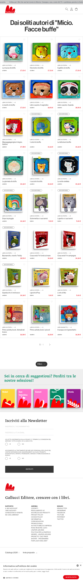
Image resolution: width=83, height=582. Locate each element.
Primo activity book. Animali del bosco (13, 331)
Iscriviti (29, 469)
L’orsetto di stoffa (8, 105)
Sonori (24, 391)
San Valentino (8, 393)
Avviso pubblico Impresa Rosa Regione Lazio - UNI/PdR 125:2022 (41, 528)
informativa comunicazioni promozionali (37, 521)
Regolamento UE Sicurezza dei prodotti (40, 512)
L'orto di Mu (61, 293)
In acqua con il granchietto (66, 330)
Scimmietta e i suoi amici (39, 218)
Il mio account (11, 508)
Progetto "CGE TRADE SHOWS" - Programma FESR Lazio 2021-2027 (39, 539)
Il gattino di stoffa (63, 68)
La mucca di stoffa (8, 68)
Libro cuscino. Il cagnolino (39, 105)
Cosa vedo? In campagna (66, 255)
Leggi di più (45, 571)
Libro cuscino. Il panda (65, 105)
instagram (61, 510)
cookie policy (37, 517)
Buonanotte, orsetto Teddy (12, 255)
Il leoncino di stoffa (36, 68)
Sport (39, 391)
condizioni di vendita (14, 513)
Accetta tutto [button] (71, 577)
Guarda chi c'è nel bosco (11, 293)
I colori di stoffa (35, 142)
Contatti (34, 508)
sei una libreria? (12, 515)
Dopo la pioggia (8, 218)
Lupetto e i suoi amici (65, 218)
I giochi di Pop (35, 293)
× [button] (80, 565)
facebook (61, 513)
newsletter (62, 508)
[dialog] (41, 572)
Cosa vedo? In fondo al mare (40, 255)
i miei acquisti (10, 510)
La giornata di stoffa (9, 181)
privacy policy (37, 515)
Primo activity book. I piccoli (40, 330)
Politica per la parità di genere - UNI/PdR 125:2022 (41, 533)
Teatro (73, 391)
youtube (60, 515)
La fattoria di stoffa (64, 142)
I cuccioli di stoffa (36, 181)
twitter (60, 519)
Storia (56, 391)
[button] (10, 577)
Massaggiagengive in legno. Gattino (12, 143)
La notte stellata (63, 181)
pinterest (61, 517)
